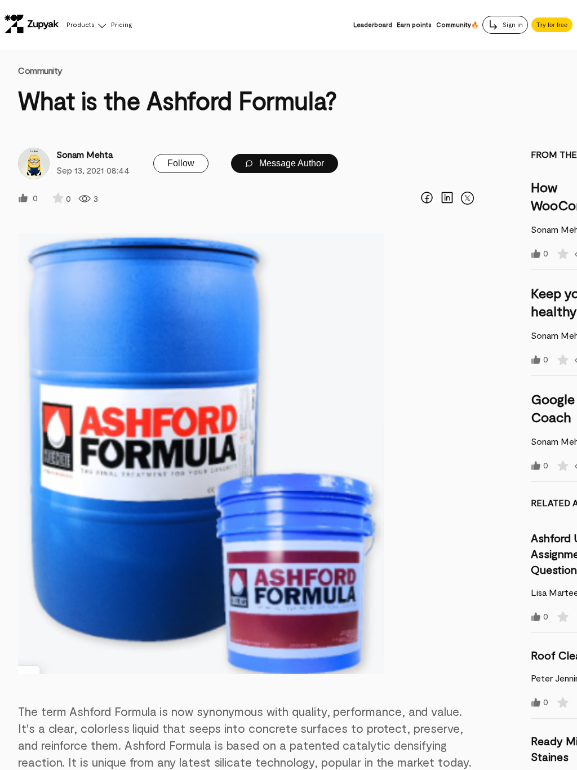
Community (40, 70)
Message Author (290, 163)
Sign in (512, 24)
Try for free (551, 24)
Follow (180, 163)
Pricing (121, 24)
